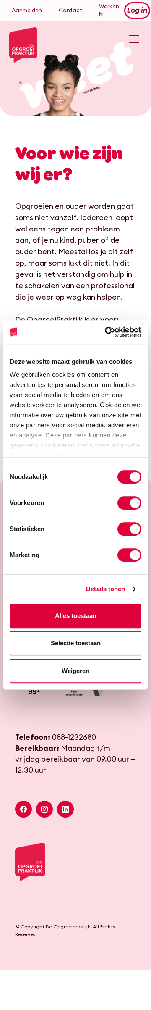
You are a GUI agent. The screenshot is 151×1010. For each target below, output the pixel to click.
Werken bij (109, 10)
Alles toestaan (75, 615)
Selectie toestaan (76, 643)
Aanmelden (27, 10)
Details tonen (105, 588)
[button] (23, 809)
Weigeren (75, 670)
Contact (70, 10)
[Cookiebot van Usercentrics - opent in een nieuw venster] (106, 331)
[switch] (129, 503)
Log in (137, 10)
